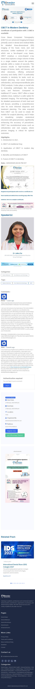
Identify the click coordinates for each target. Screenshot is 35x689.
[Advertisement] (17, 514)
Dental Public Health (14, 667)
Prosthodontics (28, 674)
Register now (11, 431)
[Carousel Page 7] (20, 583)
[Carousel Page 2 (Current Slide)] (12, 583)
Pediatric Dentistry (10, 669)
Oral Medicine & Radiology (20, 283)
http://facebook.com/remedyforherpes (20, 367)
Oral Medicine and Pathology (21, 275)
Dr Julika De (17, 253)
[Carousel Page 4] (15, 583)
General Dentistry (25, 667)
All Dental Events (5, 627)
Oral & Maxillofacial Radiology (9, 676)
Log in (7, 385)
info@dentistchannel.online (10, 656)
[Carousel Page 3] (14, 583)
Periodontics (12, 672)
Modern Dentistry (7, 283)
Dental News (4, 617)
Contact (3, 647)
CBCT (31, 283)
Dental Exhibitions (17, 674)
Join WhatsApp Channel (15, 435)
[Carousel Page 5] (17, 583)
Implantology (19, 669)
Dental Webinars (6, 275)
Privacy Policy (4, 637)
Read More (6, 578)
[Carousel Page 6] (19, 583)
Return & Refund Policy (7, 642)
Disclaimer (4, 644)
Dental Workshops (6, 622)
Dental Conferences (6, 674)
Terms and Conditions (7, 639)
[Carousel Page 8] (22, 583)
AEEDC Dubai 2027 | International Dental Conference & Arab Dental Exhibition (16, 567)
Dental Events (4, 625)
